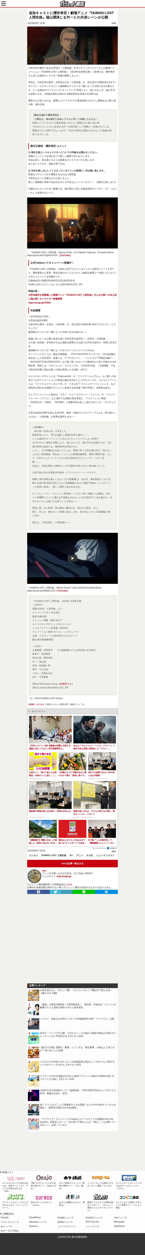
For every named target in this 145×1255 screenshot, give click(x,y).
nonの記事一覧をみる (72, 863)
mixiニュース (120, 1217)
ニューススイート (66, 1226)
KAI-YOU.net (92, 1222)
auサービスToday (9, 1230)
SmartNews (35, 1217)
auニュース (6, 1226)
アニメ (79, 855)
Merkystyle (119, 1222)
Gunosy (4, 1217)
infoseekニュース (38, 1222)
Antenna (33, 1226)
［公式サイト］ (66, 684)
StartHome (119, 1226)
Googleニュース (65, 1217)
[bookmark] (106, 892)
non (114, 23)
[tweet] (55, 892)
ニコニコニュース (10, 1222)
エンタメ (33, 855)
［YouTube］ (65, 255)
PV (71, 855)
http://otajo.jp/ (64, 876)
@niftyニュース (65, 1222)
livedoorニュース (94, 1217)
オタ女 (89, 855)
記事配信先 (8, 1214)
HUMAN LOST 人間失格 (53, 855)
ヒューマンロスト (106, 855)
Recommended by (100, 848)
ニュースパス (92, 1226)
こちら (69, 884)
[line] (83, 892)
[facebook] (38, 892)
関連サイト (8, 1172)
